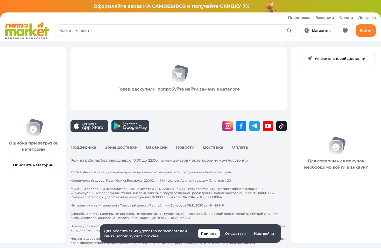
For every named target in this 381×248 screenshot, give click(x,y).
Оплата (346, 17)
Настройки (264, 233)
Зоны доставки (121, 147)
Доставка (367, 17)
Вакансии (324, 17)
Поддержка (299, 17)
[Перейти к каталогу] (27, 30)
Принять (209, 233)
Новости (185, 147)
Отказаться (235, 233)
